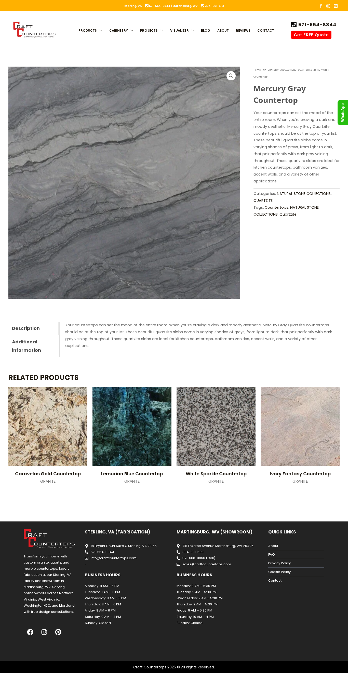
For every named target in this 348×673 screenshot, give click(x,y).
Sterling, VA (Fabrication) (117, 532)
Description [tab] (26, 328)
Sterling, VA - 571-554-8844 (147, 6)
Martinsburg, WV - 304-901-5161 (198, 6)
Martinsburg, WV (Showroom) (214, 532)
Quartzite (288, 214)
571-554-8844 (317, 24)
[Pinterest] (335, 6)
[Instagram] (328, 6)
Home (257, 69)
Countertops (276, 207)
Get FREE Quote (311, 35)
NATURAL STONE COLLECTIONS (279, 69)
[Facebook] (321, 6)
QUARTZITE (304, 69)
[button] (99, 30)
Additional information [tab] (26, 346)
